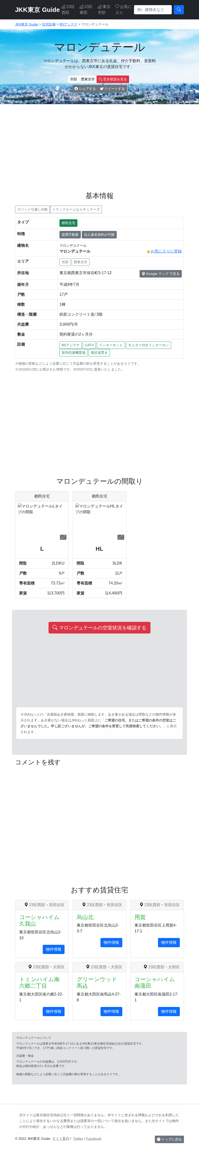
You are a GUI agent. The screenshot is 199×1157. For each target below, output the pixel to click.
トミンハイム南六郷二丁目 (39, 982)
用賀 (140, 917)
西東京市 (88, 79)
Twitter (78, 1138)
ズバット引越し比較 (32, 209)
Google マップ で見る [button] (162, 274)
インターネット (111, 345)
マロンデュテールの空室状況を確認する (102, 627)
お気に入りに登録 (166, 251)
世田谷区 (57, 905)
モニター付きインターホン (148, 345)
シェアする (87, 89)
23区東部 (86, 10)
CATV (89, 345)
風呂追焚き (99, 353)
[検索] (179, 9)
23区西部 (68, 10)
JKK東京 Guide (37, 9)
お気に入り (123, 10)
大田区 (59, 967)
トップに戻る (171, 1139)
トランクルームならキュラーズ (76, 209)
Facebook (93, 1138)
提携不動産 (70, 234)
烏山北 (85, 917)
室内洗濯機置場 (73, 353)
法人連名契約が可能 (99, 234)
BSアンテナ (71, 345)
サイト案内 (60, 1138)
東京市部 (104, 10)
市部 (73, 79)
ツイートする (114, 89)
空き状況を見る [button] (114, 79)
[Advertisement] (99, 142)
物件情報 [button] (53, 949)
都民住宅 (68, 223)
